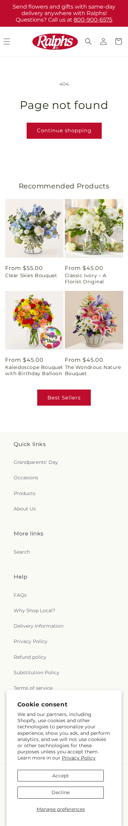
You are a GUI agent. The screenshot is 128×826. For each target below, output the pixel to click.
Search (22, 552)
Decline (61, 792)
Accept (60, 776)
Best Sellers (64, 397)
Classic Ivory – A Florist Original (85, 278)
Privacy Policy (79, 758)
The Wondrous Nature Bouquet (93, 370)
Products (24, 493)
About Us (25, 509)
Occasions (26, 477)
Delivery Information (38, 626)
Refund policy (30, 657)
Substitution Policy (36, 672)
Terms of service (33, 688)
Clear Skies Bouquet (31, 275)
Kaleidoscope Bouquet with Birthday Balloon (34, 370)
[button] (88, 41)
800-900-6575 (93, 19)
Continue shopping (64, 130)
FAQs (20, 595)
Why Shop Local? (34, 610)
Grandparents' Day (36, 462)
